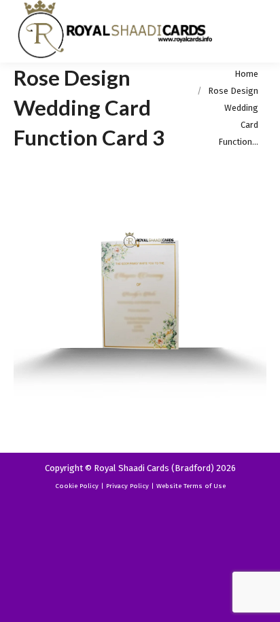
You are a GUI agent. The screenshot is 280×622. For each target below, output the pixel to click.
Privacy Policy (127, 486)
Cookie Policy (77, 486)
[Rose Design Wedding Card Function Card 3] (140, 299)
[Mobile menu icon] (258, 31)
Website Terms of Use (191, 486)
